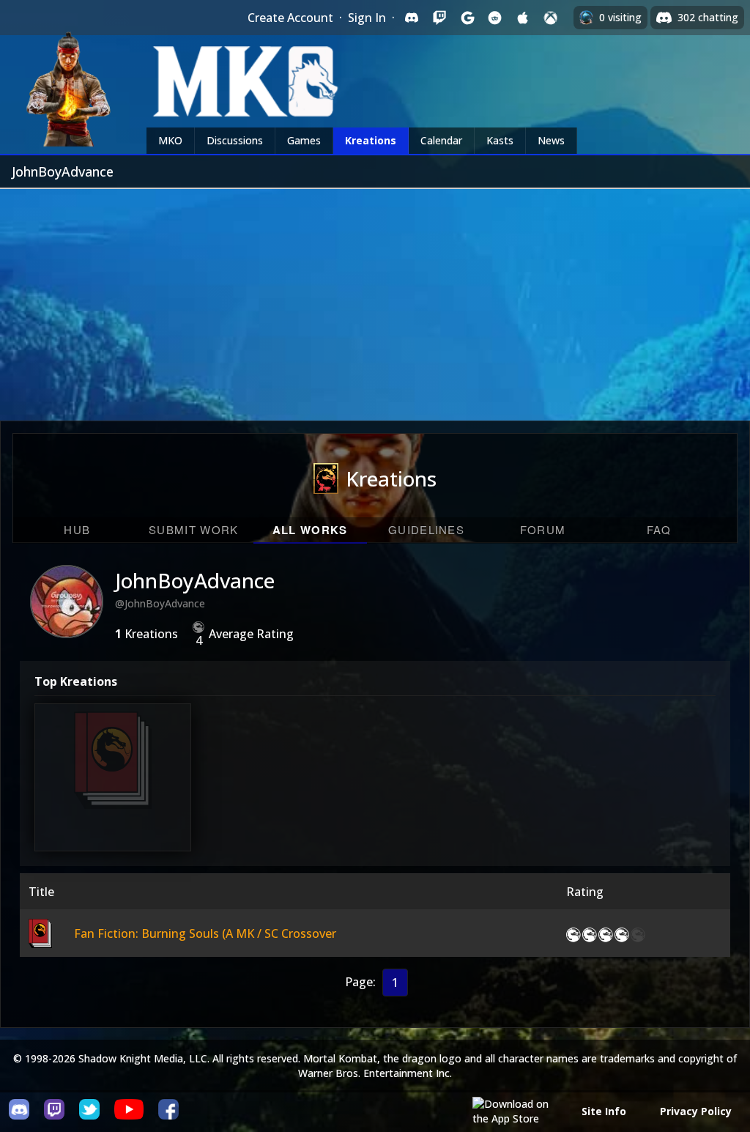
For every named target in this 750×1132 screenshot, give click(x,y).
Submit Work (193, 529)
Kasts (499, 140)
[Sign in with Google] (467, 18)
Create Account (290, 18)
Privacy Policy (696, 1111)
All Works (310, 530)
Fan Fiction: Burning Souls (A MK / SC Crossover (114, 787)
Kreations (370, 140)
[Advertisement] (375, 299)
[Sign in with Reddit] (495, 18)
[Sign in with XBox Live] (551, 18)
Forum (543, 529)
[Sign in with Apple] (523, 18)
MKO (170, 140)
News (551, 140)
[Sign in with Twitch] (439, 18)
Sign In (367, 18)
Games (304, 140)
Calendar (441, 140)
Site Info (604, 1111)
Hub (77, 529)
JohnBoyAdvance (195, 580)
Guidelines (426, 529)
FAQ (659, 529)
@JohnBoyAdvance (160, 603)
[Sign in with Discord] (412, 18)
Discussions (235, 140)
